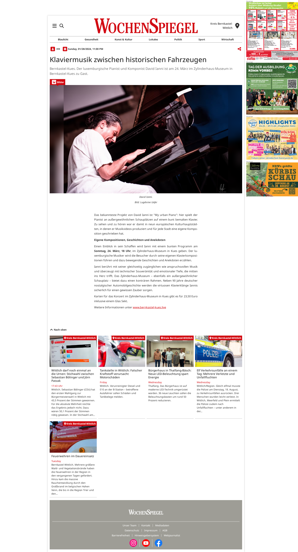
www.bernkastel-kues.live (149, 307)
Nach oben (60, 329)
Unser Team (129, 525)
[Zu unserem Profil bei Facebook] (158, 542)
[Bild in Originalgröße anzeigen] (146, 139)
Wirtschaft (227, 39)
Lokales (153, 39)
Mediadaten (162, 525)
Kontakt (145, 525)
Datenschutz (132, 530)
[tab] (57, 82)
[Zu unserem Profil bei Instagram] (133, 542)
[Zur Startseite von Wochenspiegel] (146, 25)
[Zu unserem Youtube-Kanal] (146, 542)
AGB (164, 530)
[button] (54, 25)
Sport (201, 39)
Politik (178, 39)
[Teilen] (239, 49)
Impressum (150, 530)
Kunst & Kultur (123, 39)
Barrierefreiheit (121, 535)
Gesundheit (91, 39)
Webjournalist (172, 535)
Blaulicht (63, 39)
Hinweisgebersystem (147, 535)
